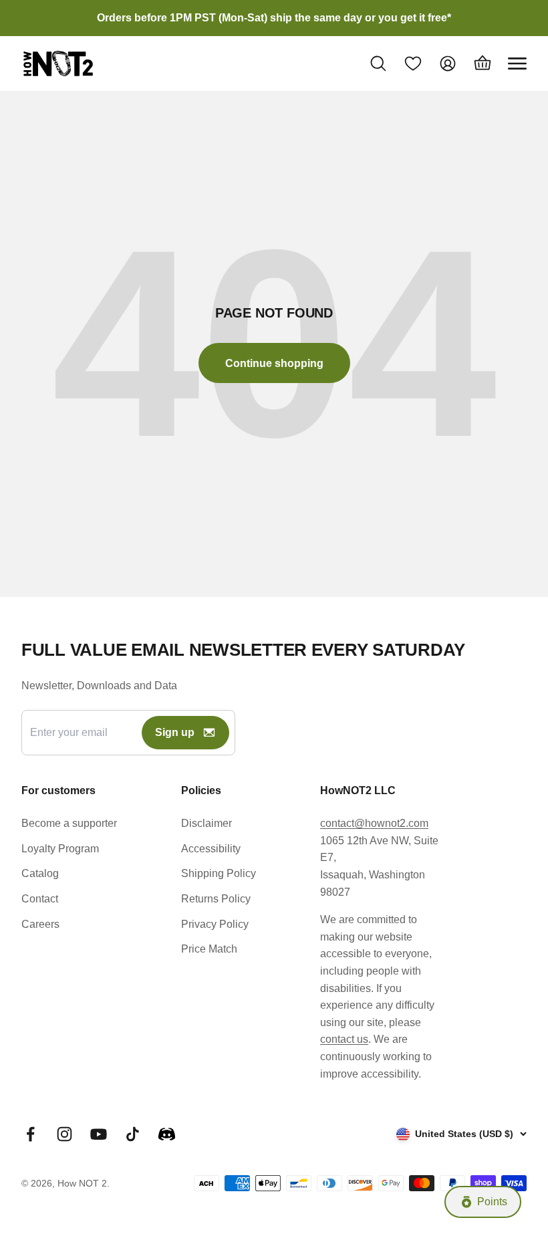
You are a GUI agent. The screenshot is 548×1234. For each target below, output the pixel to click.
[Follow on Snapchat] (167, 1134)
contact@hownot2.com (374, 823)
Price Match (209, 949)
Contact (39, 898)
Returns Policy (216, 898)
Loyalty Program (60, 848)
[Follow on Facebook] (30, 1134)
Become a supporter (69, 823)
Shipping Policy (218, 873)
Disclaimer (206, 823)
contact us (344, 1039)
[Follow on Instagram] (64, 1134)
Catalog (40, 873)
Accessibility (211, 848)
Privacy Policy (215, 924)
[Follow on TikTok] (133, 1134)
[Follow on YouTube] (99, 1134)
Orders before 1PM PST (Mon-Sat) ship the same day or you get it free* (274, 17)
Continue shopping (274, 363)
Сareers (40, 924)
